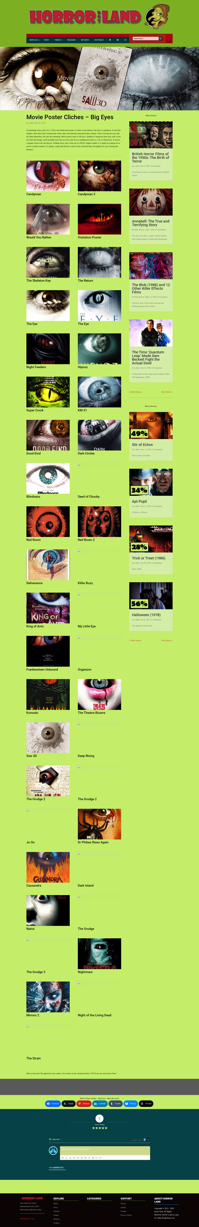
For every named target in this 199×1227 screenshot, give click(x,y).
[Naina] (48, 926)
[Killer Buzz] (99, 580)
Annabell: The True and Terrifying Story (150, 223)
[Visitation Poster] (99, 234)
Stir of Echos (142, 445)
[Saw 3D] (48, 753)
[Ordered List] (78, 1157)
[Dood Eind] (48, 450)
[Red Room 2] (99, 537)
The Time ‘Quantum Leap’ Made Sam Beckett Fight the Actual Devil (148, 357)
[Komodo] (48, 710)
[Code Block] (89, 1157)
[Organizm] (99, 667)
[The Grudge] (99, 926)
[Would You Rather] (48, 234)
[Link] (93, 1157)
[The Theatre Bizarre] (99, 710)
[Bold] (63, 1157)
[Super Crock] (48, 407)
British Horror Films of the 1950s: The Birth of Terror (150, 157)
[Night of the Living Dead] (99, 1012)
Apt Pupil (139, 501)
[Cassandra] (48, 883)
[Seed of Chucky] (99, 494)
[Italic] (66, 1157)
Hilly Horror (139, 230)
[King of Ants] (48, 623)
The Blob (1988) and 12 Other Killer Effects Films (151, 288)
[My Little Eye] (99, 623)
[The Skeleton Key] (48, 278)
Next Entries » (167, 392)
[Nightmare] (99, 969)
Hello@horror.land (27, 1219)
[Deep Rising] (99, 753)
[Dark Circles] (99, 450)
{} (96, 1158)
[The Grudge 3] (48, 969)
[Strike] (74, 1157)
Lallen (31, 123)
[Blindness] (48, 494)
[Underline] (70, 1157)
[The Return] (99, 278)
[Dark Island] (99, 883)
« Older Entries (135, 392)
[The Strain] (48, 1055)
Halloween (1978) (146, 615)
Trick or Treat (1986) (148, 558)
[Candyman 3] (99, 191)
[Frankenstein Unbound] (48, 667)
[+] (100, 1158)
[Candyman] (48, 191)
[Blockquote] (85, 1157)
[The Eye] (48, 321)
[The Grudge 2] (48, 796)
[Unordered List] (82, 1157)
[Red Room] (48, 537)
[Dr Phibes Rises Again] (99, 839)
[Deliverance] (48, 580)
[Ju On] (48, 839)
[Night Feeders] (48, 364)
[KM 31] (99, 407)
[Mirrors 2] (48, 1012)
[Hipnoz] (99, 364)
